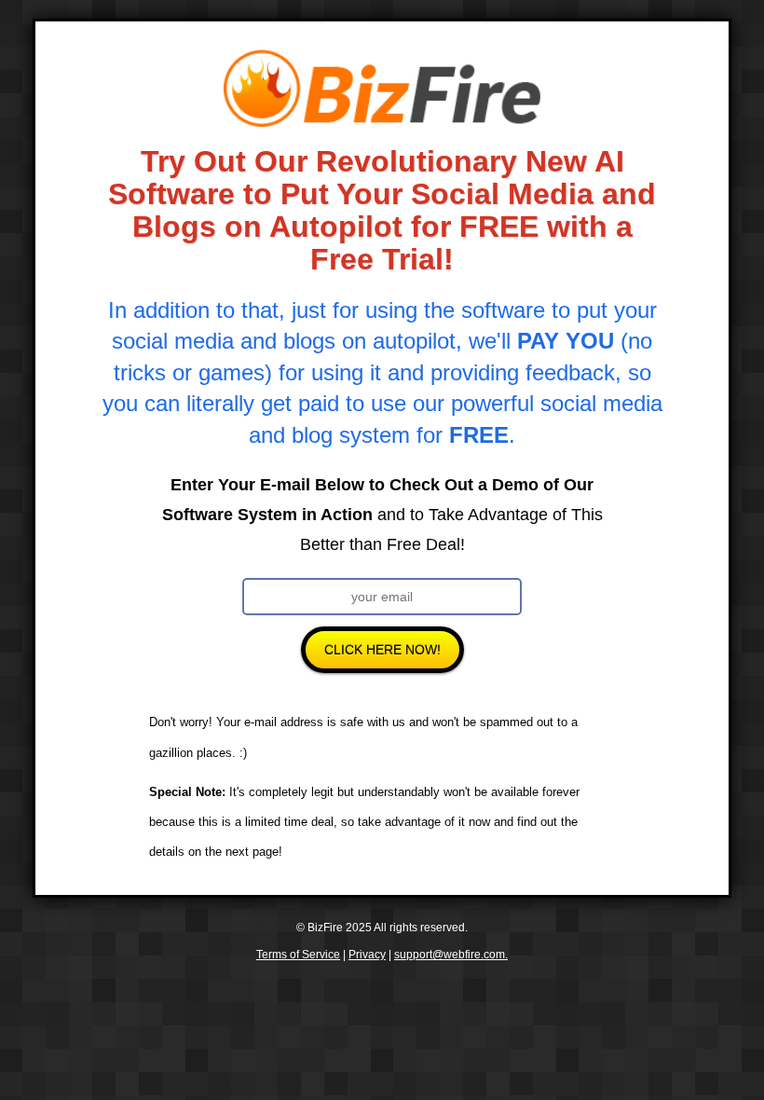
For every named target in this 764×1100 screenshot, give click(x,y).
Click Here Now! (382, 649)
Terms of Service (298, 954)
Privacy (367, 954)
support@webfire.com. (451, 954)
